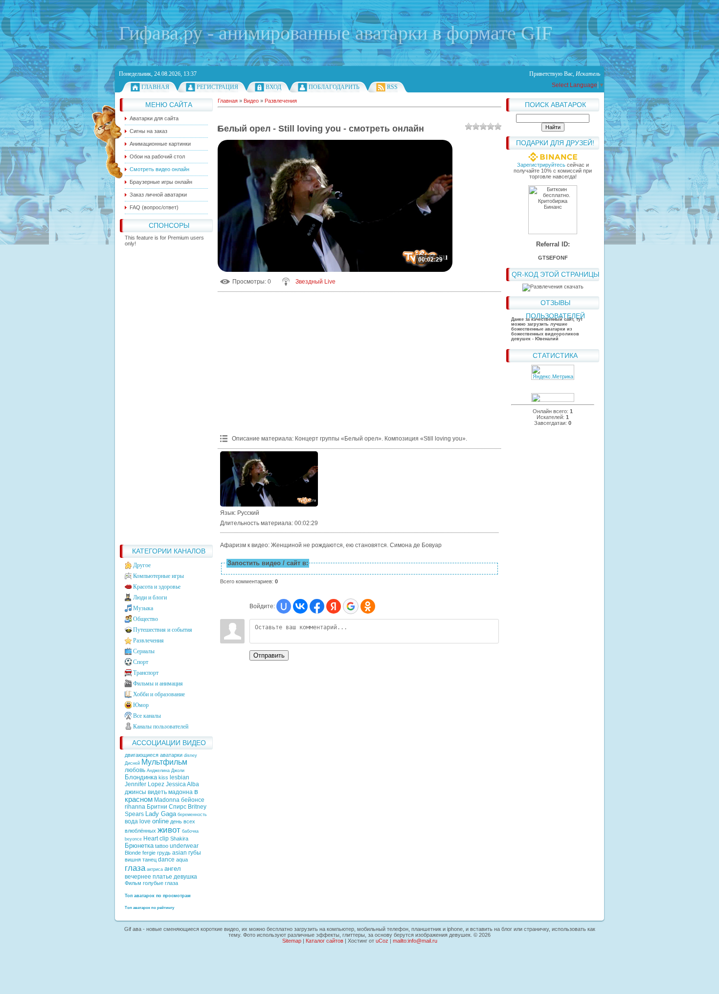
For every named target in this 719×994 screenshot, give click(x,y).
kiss (163, 777)
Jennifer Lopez (144, 784)
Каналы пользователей (160, 726)
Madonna (167, 799)
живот (168, 830)
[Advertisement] (166, 393)
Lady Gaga (160, 813)
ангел (172, 868)
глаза (135, 868)
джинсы (135, 792)
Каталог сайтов (324, 941)
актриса (155, 869)
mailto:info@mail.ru (415, 941)
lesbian (179, 777)
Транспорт (145, 672)
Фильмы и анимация (158, 683)
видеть (157, 792)
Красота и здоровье (156, 586)
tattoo (161, 846)
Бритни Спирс (166, 806)
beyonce (133, 839)
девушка (185, 876)
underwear (184, 845)
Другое (142, 565)
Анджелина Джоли (165, 770)
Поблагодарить (334, 87)
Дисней (132, 763)
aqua (182, 859)
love (145, 821)
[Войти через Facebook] (317, 606)
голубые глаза (160, 883)
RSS (392, 87)
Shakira (179, 838)
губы (194, 852)
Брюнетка (139, 845)
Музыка (143, 608)
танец (149, 859)
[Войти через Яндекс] (333, 606)
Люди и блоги (150, 597)
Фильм (133, 883)
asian (179, 852)
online (160, 821)
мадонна (180, 792)
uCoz (382, 941)
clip (164, 838)
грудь (164, 853)
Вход (273, 87)
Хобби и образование (159, 694)
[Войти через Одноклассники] (367, 606)
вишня (133, 859)
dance (166, 859)
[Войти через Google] (351, 606)
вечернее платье (148, 876)
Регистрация (217, 87)
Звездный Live (315, 281)
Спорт (140, 662)
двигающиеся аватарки (154, 755)
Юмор (141, 705)
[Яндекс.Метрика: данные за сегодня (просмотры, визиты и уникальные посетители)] (552, 372)
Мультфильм (164, 762)
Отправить (269, 655)
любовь (135, 770)
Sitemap (291, 941)
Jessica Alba (182, 784)
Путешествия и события (162, 629)
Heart (150, 838)
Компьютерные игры (158, 576)
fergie (149, 853)
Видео (251, 101)
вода (131, 821)
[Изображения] (269, 479)
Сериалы (144, 651)
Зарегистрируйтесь (541, 165)
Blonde (133, 853)
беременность (192, 814)
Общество (145, 619)
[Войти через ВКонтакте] (300, 606)
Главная (155, 87)
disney (190, 755)
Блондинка (141, 777)
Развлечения (148, 640)
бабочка (190, 831)
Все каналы (147, 715)
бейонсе (192, 799)
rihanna (135, 806)
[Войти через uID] (283, 606)
